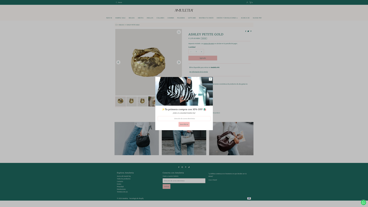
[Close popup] (210, 79)
